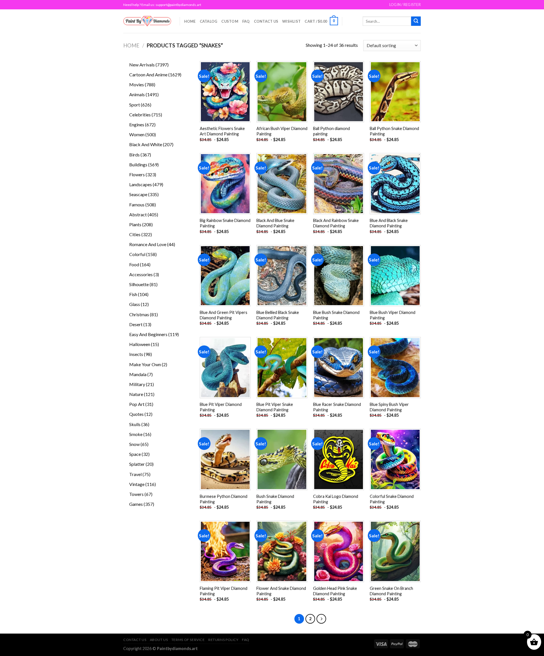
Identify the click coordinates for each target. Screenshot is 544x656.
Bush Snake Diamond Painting (275, 499)
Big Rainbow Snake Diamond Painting (225, 223)
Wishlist (291, 21)
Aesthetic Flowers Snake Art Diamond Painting (222, 131)
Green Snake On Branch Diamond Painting (391, 591)
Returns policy (223, 640)
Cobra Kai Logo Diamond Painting (335, 499)
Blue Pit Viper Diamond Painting (221, 407)
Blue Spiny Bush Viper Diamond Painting (389, 407)
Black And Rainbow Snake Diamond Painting (336, 223)
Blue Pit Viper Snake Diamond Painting (274, 407)
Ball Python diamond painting (331, 131)
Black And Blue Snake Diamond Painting (275, 223)
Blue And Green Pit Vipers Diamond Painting (223, 315)
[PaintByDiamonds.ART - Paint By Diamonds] (147, 21)
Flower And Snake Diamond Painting (281, 591)
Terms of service (188, 640)
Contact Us (266, 21)
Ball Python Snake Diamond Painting (394, 131)
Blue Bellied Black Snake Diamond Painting (277, 315)
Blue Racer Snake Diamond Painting (337, 407)
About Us (159, 640)
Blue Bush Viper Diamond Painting (392, 315)
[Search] (416, 21)
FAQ (246, 21)
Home (190, 21)
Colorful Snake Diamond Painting (392, 499)
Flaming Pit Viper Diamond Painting (223, 591)
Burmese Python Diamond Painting (223, 499)
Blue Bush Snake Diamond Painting (336, 315)
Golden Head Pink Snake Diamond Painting (335, 591)
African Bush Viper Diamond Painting (281, 131)
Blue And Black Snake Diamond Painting (389, 223)
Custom (229, 21)
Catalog (209, 21)
